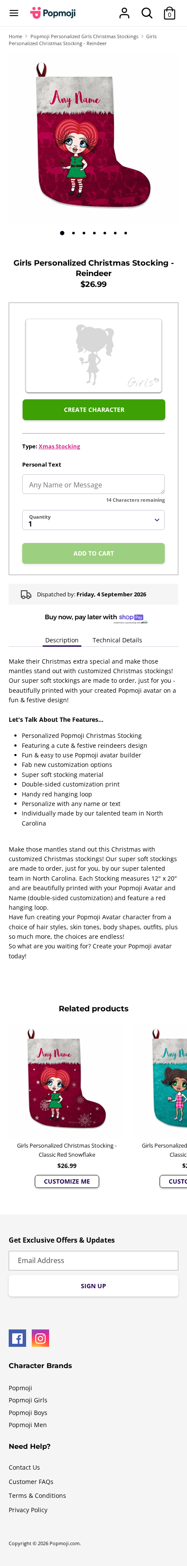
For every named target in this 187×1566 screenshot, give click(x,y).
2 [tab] (73, 233)
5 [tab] (105, 233)
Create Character (94, 409)
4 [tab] (94, 233)
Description (62, 640)
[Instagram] (40, 1338)
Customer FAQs (31, 1481)
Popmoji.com (65, 1543)
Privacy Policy (28, 1510)
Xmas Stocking (59, 446)
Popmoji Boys (28, 1412)
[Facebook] (17, 1338)
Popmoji (20, 1388)
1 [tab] (62, 233)
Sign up (93, 1286)
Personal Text (41, 464)
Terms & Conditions (37, 1495)
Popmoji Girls (28, 1400)
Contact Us (24, 1467)
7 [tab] (125, 233)
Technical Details (117, 640)
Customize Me (67, 1181)
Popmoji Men (28, 1425)
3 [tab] (84, 233)
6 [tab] (115, 233)
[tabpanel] (93, 138)
